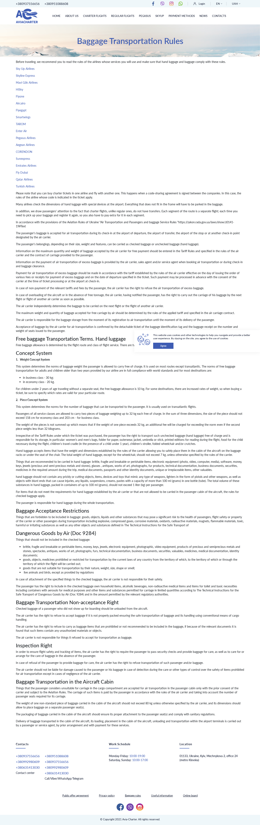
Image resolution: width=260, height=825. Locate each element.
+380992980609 (28, 762)
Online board (190, 795)
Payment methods (182, 16)
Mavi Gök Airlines (27, 82)
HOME (56, 16)
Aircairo (20, 103)
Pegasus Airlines (26, 138)
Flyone (20, 96)
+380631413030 (28, 767)
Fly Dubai (22, 172)
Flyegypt (21, 110)
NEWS (203, 16)
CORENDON (24, 152)
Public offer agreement (75, 795)
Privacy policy (107, 795)
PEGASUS (145, 16)
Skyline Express (25, 76)
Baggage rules (133, 795)
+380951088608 (56, 4)
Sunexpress (23, 159)
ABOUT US (71, 16)
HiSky (19, 89)
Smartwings (23, 117)
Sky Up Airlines (25, 69)
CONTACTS (219, 16)
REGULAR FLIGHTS (122, 16)
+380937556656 (28, 4)
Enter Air (21, 131)
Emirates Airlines (26, 165)
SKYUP (159, 16)
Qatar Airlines (24, 179)
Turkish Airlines (25, 186)
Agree (163, 345)
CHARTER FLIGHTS (94, 16)
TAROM (21, 124)
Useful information (162, 795)
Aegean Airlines (25, 145)
